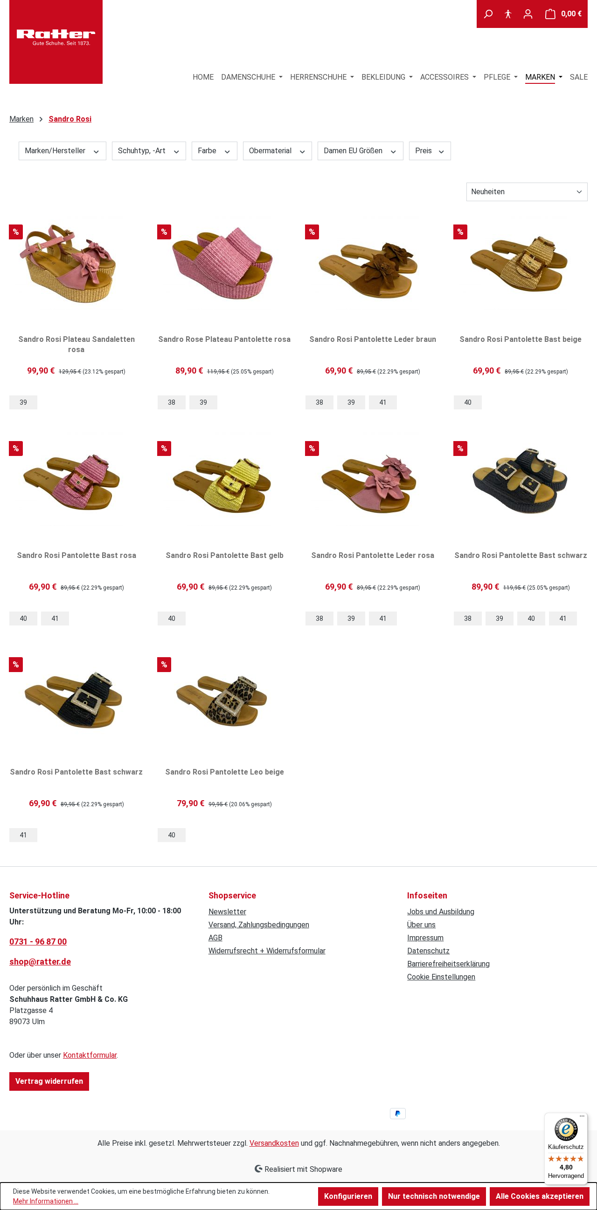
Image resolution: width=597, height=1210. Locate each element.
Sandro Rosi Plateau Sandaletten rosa (76, 344)
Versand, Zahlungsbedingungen (258, 924)
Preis (424, 150)
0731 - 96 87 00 (38, 941)
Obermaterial (271, 150)
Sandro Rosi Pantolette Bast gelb (225, 555)
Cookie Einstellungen (441, 976)
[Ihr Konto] (528, 14)
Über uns (421, 924)
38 (171, 402)
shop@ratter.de (40, 961)
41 (383, 402)
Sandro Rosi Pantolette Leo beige (224, 772)
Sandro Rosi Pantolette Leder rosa (372, 555)
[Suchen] (488, 14)
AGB (215, 937)
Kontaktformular (90, 1055)
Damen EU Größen (354, 150)
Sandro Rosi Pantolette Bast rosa (76, 555)
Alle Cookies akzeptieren (539, 1196)
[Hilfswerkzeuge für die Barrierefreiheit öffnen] (508, 14)
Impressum (425, 937)
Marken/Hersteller (56, 150)
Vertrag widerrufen (49, 1081)
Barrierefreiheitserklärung (448, 963)
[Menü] (582, 1118)
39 (23, 402)
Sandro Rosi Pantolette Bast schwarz (520, 555)
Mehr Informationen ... (45, 1201)
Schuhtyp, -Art (142, 150)
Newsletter (227, 911)
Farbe (208, 150)
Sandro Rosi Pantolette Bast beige (520, 339)
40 (468, 402)
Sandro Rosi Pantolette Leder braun (372, 339)
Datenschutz (428, 950)
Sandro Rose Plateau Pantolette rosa (224, 339)
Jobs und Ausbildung (440, 911)
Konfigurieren (348, 1196)
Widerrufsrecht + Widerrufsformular (267, 950)
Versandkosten (274, 1143)
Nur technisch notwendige (434, 1196)
